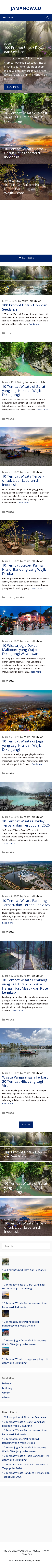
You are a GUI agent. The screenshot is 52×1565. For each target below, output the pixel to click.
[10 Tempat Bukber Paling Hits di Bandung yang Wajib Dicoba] (26, 198)
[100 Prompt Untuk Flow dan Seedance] (26, 90)
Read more (34, 324)
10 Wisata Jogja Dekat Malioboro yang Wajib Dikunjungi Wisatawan (20, 649)
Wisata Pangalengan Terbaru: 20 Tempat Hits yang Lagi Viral (26, 1081)
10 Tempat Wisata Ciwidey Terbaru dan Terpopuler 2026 (26, 823)
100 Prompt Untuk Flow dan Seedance (24, 307)
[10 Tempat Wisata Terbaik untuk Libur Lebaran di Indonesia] (26, 162)
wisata (10, 418)
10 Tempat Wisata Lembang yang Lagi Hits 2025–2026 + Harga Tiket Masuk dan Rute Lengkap (25, 986)
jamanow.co (26, 8)
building (7, 1388)
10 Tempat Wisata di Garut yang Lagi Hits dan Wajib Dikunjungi (23, 390)
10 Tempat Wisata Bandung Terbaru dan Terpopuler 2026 (26, 902)
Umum (10, 333)
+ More (26, 1124)
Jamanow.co (37, 1560)
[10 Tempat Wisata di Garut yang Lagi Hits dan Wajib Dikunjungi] (26, 126)
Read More (13, 87)
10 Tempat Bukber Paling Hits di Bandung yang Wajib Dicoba (24, 569)
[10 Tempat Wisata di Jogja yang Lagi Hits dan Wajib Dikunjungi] (5, 1352)
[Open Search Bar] (47, 17)
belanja (6, 1383)
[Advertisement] (26, 227)
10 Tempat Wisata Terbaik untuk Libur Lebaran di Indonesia (23, 480)
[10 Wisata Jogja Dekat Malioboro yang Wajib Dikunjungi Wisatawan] (5, 1334)
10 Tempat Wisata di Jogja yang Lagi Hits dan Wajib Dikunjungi (23, 745)
